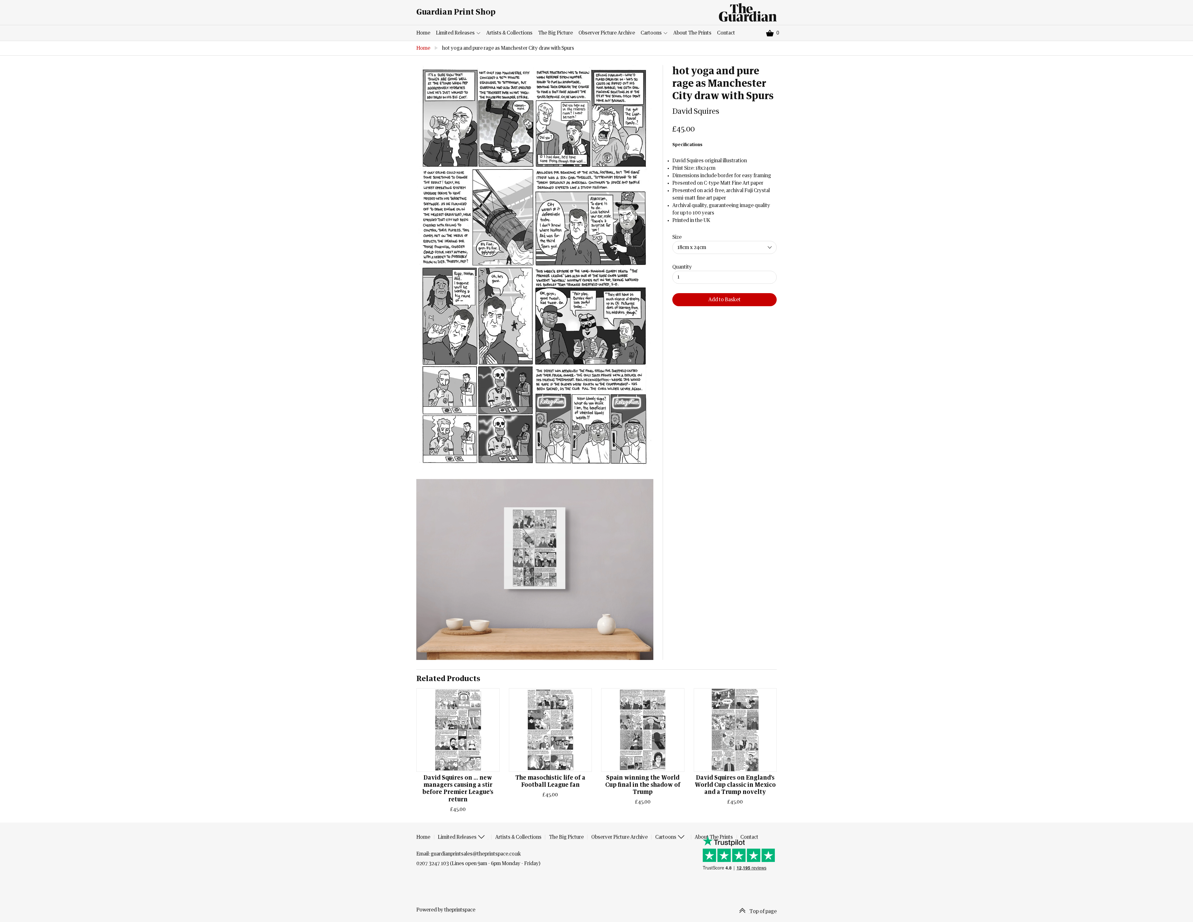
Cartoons (652, 32)
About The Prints (692, 32)
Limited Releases (456, 32)
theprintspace (459, 909)
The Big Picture (555, 32)
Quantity (682, 267)
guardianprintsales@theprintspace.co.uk (476, 853)
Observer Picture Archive (606, 32)
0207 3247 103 (432, 863)
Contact (726, 32)
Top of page (762, 911)
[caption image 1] (534, 267)
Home (423, 32)
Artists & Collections (509, 32)
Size (677, 237)
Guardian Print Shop (456, 12)
